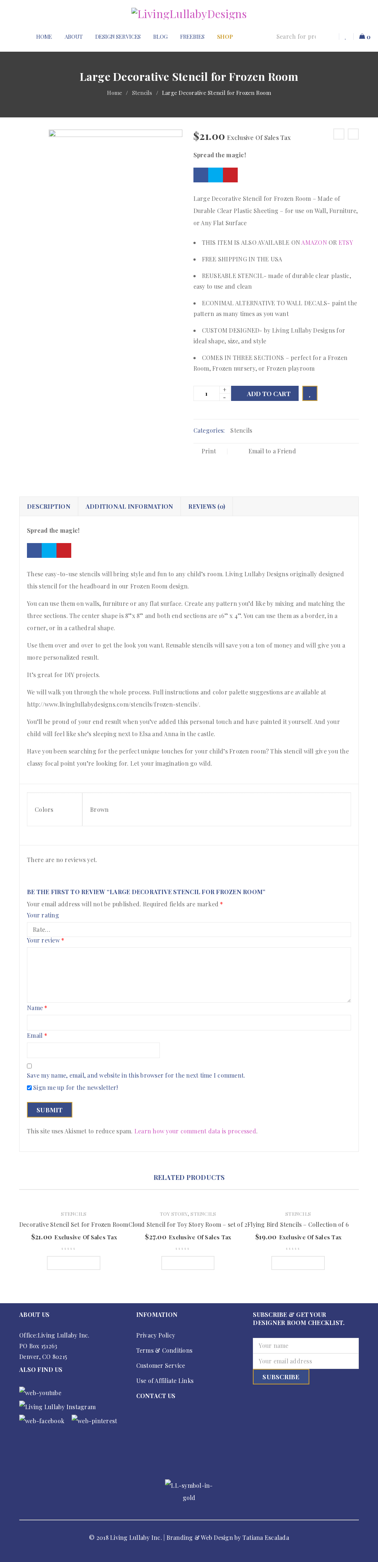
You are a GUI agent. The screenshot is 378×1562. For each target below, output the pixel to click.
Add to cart (269, 393)
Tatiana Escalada (266, 1537)
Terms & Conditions (164, 1350)
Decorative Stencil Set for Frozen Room (73, 1224)
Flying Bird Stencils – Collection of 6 (298, 1224)
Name (37, 1008)
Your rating (43, 915)
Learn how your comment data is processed (195, 1131)
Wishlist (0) (346, 36)
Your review (45, 940)
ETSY (346, 242)
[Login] (330, 36)
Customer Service (160, 1365)
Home (114, 92)
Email (37, 1035)
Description (49, 506)
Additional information (129, 506)
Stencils (142, 92)
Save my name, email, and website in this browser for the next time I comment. (136, 1075)
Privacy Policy (155, 1335)
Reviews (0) (206, 506)
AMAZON (314, 242)
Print (209, 451)
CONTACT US (156, 1396)
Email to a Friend (271, 451)
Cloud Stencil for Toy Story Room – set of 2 (188, 1224)
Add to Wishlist (309, 393)
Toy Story (174, 1213)
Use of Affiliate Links (165, 1380)
